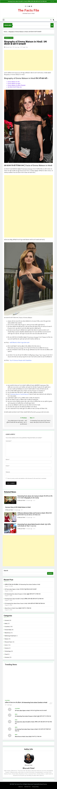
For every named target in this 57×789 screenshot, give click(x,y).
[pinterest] (31, 6)
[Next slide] (53, 1)
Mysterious (7, 632)
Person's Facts (9, 38)
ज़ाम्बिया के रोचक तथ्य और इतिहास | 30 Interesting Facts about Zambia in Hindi (22, 584)
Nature (6, 639)
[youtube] (29, 6)
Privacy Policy (35, 786)
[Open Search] (51, 19)
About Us (20, 786)
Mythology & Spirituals (10, 635)
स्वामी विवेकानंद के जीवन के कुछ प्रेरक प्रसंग (19, 342)
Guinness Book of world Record (19, 394)
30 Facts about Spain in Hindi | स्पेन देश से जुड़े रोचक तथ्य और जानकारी (20, 589)
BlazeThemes (43, 784)
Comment (9, 441)
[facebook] (25, 6)
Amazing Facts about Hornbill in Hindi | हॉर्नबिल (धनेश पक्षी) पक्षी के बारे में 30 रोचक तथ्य (27, 1)
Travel (6, 654)
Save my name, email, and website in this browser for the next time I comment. (26, 478)
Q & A (6, 645)
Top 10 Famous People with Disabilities (20, 360)
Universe (7, 657)
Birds (6, 623)
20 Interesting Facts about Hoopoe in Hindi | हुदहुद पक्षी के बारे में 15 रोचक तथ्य (22, 594)
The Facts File (28, 10)
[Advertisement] (28, 60)
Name (8, 459)
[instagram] (27, 6)
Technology (8, 651)
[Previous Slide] (51, 1)
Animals (7, 620)
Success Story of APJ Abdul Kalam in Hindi (18, 507)
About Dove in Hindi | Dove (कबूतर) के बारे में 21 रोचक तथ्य (18, 608)
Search (6, 570)
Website (8, 472)
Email (8, 465)
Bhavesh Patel (9, 47)
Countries (7, 626)
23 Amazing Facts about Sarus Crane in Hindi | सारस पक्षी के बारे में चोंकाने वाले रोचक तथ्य (25, 603)
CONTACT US (27, 786)
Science (7, 648)
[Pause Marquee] (52, 25)
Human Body (8, 629)
